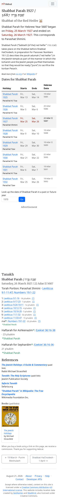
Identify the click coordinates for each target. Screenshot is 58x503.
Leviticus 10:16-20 (13, 311)
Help (47, 475)
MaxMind (32, 493)
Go (21, 199)
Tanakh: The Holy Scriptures (16, 375)
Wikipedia (31, 74)
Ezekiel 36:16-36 (44, 344)
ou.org (19, 74)
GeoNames (18, 493)
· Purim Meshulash (15, 459)
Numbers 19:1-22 (24, 292)
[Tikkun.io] (33, 298)
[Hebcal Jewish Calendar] (7, 4)
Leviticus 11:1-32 (12, 314)
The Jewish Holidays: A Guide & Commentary (24, 364)
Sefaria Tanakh (9, 383)
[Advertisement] (29, 239)
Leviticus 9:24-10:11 (13, 304)
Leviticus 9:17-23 (12, 301)
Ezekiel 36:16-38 (45, 330)
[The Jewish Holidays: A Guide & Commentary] (10, 416)
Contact (20, 479)
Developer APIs (34, 479)
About (28, 475)
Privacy (38, 475)
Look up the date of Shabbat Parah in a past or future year (29, 193)
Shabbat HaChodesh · (43, 459)
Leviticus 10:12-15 (13, 308)
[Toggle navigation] (52, 4)
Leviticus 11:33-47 (13, 317)
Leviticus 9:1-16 (11, 298)
